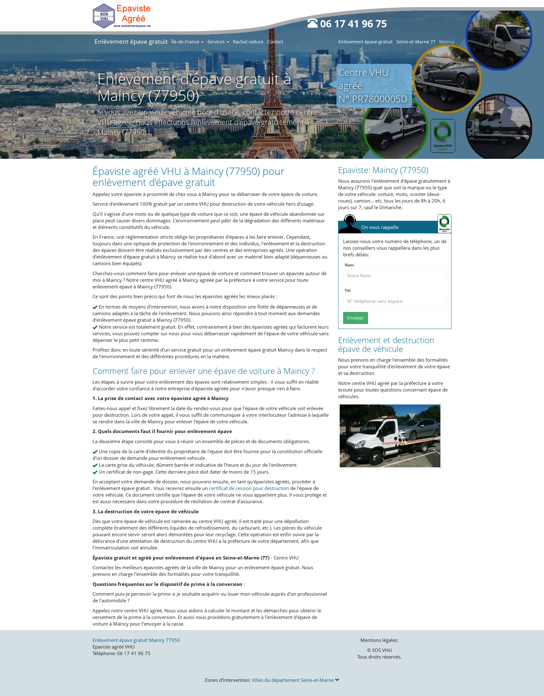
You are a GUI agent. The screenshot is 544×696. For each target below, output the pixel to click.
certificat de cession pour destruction (249, 488)
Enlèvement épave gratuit (131, 41)
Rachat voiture (248, 42)
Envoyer (355, 318)
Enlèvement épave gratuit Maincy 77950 (136, 640)
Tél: (348, 290)
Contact (275, 42)
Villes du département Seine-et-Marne (293, 680)
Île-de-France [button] (186, 42)
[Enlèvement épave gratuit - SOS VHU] (122, 15)
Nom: (349, 265)
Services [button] (216, 42)
